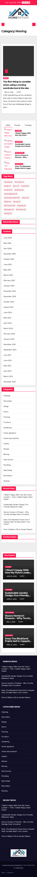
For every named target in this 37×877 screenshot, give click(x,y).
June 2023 (8, 360)
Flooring (25, 186)
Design (7, 186)
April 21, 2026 (12, 644)
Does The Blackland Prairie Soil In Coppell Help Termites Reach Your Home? (23, 169)
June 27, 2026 (12, 599)
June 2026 (8, 238)
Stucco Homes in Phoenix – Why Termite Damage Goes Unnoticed (21, 158)
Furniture (8, 190)
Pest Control (20, 153)
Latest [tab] (8, 125)
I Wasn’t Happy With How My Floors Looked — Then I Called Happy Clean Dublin (18, 497)
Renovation (21, 209)
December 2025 (10, 254)
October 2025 (9, 259)
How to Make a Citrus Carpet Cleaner (18, 529)
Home (3, 872)
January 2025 (9, 286)
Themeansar (19, 868)
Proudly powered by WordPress (12, 865)
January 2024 (9, 339)
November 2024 (10, 296)
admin (19, 92)
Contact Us (10, 872)
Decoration (19, 182)
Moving (6, 78)
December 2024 (10, 291)
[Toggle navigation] (34, 24)
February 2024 (9, 334)
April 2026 (8, 248)
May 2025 (7, 270)
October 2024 (9, 302)
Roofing (8, 213)
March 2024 (8, 328)
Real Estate (19, 164)
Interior (25, 198)
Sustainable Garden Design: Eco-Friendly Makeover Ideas (23, 146)
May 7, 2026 (11, 622)
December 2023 (10, 344)
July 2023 (7, 355)
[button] (30, 24)
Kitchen (7, 202)
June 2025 (8, 264)
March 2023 (8, 376)
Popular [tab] (17, 125)
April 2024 (8, 323)
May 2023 (7, 366)
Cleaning (18, 130)
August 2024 (8, 307)
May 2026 (7, 243)
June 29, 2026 (12, 576)
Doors (16, 186)
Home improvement (12, 198)
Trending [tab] (28, 125)
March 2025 (8, 275)
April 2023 (7, 371)
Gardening (19, 141)
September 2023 (10, 350)
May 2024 (7, 318)
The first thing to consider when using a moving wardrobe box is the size (17, 84)
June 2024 (8, 312)
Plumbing (21, 205)
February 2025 (9, 280)
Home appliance (10, 194)
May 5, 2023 (9, 92)
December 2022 (10, 382)
